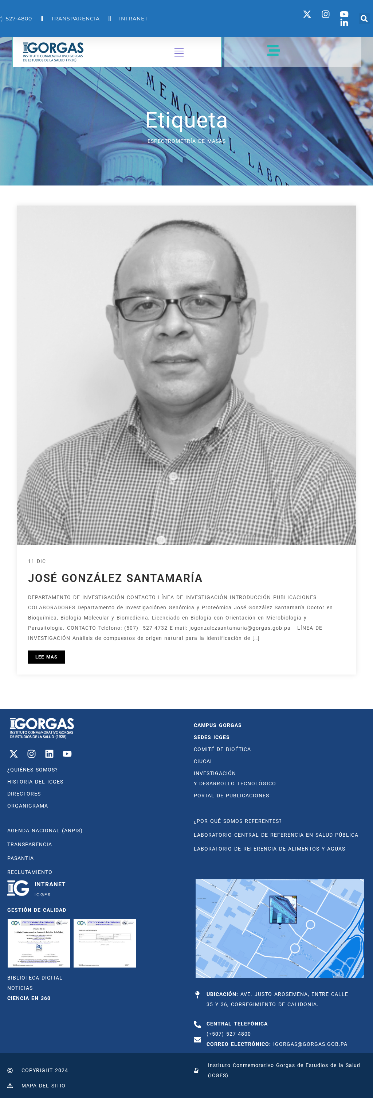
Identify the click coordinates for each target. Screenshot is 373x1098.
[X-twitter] (13, 753)
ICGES (43, 895)
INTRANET (50, 884)
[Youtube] (67, 753)
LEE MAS (46, 657)
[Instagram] (31, 753)
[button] (364, 18)
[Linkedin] (49, 753)
